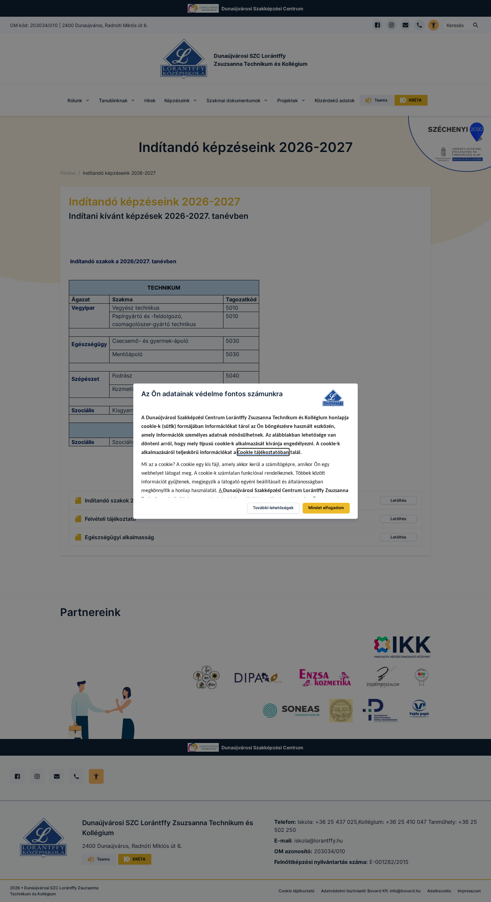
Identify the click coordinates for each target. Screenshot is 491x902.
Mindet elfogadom (326, 507)
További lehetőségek (273, 507)
